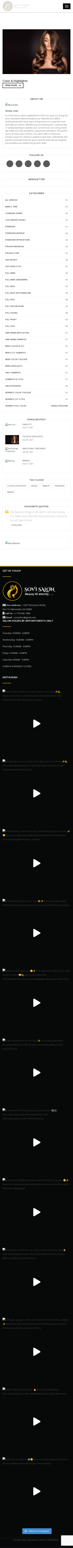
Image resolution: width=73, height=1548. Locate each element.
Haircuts (26, 424)
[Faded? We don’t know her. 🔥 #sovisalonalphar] (36, 1421)
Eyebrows (10, 226)
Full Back (10, 286)
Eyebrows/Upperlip (15, 233)
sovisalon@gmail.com (25, 617)
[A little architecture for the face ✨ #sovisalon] (36, 1073)
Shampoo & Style (14, 379)
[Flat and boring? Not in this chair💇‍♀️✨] (36, 933)
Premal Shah (11, 111)
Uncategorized (13, 386)
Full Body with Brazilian (18, 293)
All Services (11, 200)
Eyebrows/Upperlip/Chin (17, 239)
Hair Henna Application (17, 332)
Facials (34, 486)
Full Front (11, 319)
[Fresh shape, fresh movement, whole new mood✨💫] (36, 724)
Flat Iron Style (13, 266)
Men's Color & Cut (14, 346)
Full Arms (10, 273)
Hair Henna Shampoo (15, 339)
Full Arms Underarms (16, 279)
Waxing (26, 460)
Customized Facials (15, 220)
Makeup (46, 486)
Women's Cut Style (15, 399)
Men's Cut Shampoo (15, 352)
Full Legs (10, 326)
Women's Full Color (15, 405)
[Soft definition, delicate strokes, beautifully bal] (36, 863)
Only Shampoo (13, 372)
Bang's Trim (11, 206)
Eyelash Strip (12, 253)
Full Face (10, 299)
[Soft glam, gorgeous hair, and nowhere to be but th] (36, 1352)
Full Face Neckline (14, 306)
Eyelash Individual (14, 246)
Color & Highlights (15, 81)
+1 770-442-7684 (22, 613)
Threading (60, 486)
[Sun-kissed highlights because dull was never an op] (36, 1212)
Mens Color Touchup (16, 359)
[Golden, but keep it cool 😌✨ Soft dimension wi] (36, 1003)
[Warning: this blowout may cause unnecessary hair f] (36, 1282)
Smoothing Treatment (34, 448)
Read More (11, 85)
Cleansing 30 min (13, 213)
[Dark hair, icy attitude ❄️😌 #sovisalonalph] (36, 1491)
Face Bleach (11, 259)
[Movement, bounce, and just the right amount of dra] (36, 793)
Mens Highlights (13, 366)
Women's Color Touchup (18, 392)
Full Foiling (11, 313)
